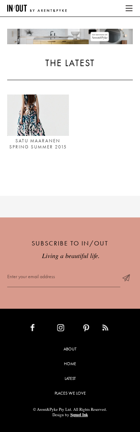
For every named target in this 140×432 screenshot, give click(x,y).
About (70, 349)
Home (70, 364)
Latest (70, 378)
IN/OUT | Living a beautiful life (37, 8)
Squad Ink (79, 415)
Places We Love (70, 393)
